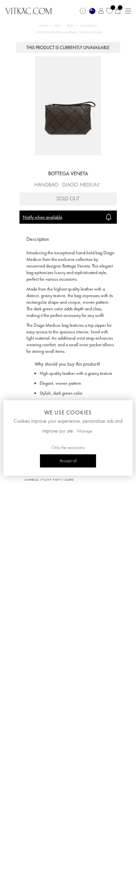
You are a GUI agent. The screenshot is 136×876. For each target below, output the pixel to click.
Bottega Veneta (68, 173)
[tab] (68, 239)
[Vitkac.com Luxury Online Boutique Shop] (28, 10)
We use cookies (68, 412)
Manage (84, 431)
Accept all (68, 461)
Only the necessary (68, 447)
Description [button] (37, 239)
